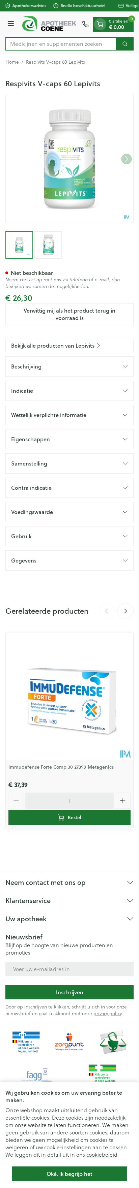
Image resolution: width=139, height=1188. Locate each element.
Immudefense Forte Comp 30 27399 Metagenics (61, 767)
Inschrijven (69, 992)
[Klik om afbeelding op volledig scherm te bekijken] (69, 159)
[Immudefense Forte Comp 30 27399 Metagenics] (69, 696)
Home (12, 62)
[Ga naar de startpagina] (49, 24)
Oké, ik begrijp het (69, 1174)
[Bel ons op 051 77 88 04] (85, 24)
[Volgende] (126, 159)
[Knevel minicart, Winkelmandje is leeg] (100, 24)
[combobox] (61, 44)
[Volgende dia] (125, 611)
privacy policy (107, 1013)
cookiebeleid (101, 1154)
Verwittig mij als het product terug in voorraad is (69, 314)
